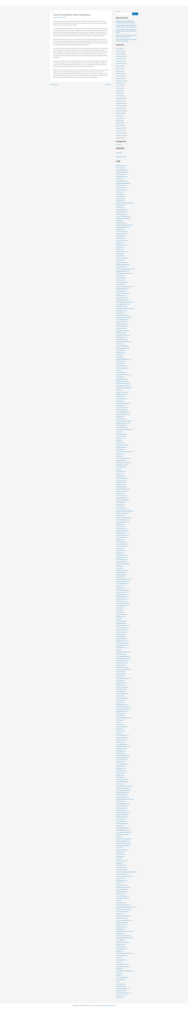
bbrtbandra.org (120, 238)
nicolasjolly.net (120, 553)
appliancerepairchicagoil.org (123, 218)
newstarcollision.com (121, 399)
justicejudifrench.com (121, 592)
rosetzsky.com (120, 566)
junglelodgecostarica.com (122, 625)
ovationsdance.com (121, 436)
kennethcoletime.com (121, 599)
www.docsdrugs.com (121, 821)
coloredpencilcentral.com (122, 330)
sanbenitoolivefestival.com (123, 489)
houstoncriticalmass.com (122, 509)
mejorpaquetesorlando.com (123, 385)
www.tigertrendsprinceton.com (124, 786)
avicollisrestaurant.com (122, 693)
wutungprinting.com (121, 638)
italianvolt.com (120, 357)
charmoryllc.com (120, 504)
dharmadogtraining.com (122, 977)
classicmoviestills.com (122, 491)
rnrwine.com (119, 962)
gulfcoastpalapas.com (121, 744)
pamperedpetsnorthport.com (123, 374)
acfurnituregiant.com (121, 187)
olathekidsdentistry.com (122, 381)
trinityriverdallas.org (121, 447)
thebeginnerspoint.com (122, 498)
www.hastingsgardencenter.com (124, 876)
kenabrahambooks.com (122, 544)
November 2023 (120, 105)
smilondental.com (120, 396)
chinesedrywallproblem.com (123, 658)
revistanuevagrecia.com (122, 570)
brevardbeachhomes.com (122, 315)
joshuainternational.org (122, 779)
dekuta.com (119, 858)
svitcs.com (119, 722)
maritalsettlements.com (122, 641)
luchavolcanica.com (121, 674)
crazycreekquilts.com (121, 537)
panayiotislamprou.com (122, 262)
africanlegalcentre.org (121, 557)
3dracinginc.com (120, 506)
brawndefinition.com (121, 533)
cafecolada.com (120, 493)
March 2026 (119, 49)
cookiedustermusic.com (122, 667)
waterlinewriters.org (121, 748)
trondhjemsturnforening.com (123, 909)
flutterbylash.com (120, 944)
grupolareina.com (120, 284)
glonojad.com (119, 568)
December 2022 (120, 133)
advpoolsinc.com (120, 702)
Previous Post (54, 84)
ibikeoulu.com (119, 586)
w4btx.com (119, 390)
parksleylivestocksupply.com (123, 462)
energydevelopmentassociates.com (125, 308)
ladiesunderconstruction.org (123, 293)
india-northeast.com (121, 321)
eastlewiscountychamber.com (123, 517)
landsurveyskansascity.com (123, 812)
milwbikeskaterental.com (122, 643)
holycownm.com (120, 676)
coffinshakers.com (121, 588)
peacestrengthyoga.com (122, 797)
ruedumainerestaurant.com (123, 564)
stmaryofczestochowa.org (122, 590)
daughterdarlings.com (121, 176)
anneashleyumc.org (121, 810)
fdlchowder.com (120, 825)
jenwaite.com (119, 951)
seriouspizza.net (120, 724)
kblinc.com (119, 370)
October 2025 (119, 61)
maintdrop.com (120, 247)
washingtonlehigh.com (122, 850)
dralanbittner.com (120, 363)
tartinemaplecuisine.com (122, 605)
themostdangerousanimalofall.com (125, 511)
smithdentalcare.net (121, 990)
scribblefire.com (120, 454)
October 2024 (119, 78)
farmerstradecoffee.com (122, 757)
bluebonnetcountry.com (122, 240)
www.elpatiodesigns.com (122, 896)
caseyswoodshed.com (122, 711)
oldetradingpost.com (121, 291)
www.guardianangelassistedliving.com (126, 907)
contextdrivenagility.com (122, 583)
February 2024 (120, 98)
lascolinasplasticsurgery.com (123, 832)
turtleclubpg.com (120, 680)
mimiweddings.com (121, 986)
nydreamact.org (120, 229)
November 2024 (120, 76)
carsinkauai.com (120, 933)
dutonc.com (119, 619)
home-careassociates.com (123, 458)
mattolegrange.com (121, 623)
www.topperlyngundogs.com (123, 790)
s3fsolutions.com (120, 313)
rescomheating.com (121, 984)
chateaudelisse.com (121, 266)
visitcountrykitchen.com (122, 630)
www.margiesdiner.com (122, 823)
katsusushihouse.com (121, 559)
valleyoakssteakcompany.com (123, 709)
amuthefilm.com (120, 548)
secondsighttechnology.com (123, 403)
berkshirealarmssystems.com (123, 359)
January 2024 (119, 101)
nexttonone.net (120, 775)
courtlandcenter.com (121, 689)
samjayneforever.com (121, 924)
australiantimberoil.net (122, 297)
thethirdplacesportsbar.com (123, 887)
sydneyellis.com (120, 416)
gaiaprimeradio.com (121, 614)
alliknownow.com (120, 515)
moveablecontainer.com (122, 282)
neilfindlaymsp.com (121, 691)
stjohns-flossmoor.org (122, 663)
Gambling (56, 17)
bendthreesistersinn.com (122, 660)
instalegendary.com (121, 222)
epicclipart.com (120, 242)
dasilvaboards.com (121, 524)
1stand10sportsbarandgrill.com (124, 388)
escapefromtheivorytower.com (124, 317)
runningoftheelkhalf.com (122, 792)
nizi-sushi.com (120, 610)
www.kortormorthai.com (122, 806)
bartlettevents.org (120, 280)
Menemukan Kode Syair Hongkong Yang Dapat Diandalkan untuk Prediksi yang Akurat (126, 31)
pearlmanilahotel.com (121, 244)
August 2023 (119, 113)
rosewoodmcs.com (121, 865)
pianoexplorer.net (120, 878)
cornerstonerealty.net (121, 869)
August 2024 (119, 83)
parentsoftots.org (120, 753)
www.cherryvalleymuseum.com (124, 286)
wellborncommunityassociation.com (125, 269)
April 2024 (118, 93)
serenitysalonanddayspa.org (123, 183)
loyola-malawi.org (120, 471)
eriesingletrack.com (121, 372)
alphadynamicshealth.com (122, 942)
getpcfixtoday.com (121, 236)
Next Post (108, 84)
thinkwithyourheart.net (122, 339)
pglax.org (118, 649)
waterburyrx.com (120, 700)
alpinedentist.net (120, 255)
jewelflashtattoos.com (121, 233)
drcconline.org (120, 696)
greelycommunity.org (121, 561)
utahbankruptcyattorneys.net (123, 341)
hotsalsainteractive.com (122, 181)
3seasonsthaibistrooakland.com (124, 451)
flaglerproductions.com (122, 531)
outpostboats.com (120, 476)
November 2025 (120, 58)
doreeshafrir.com (120, 577)
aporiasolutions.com (121, 740)
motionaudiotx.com (121, 979)
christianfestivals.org (121, 627)
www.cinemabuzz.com (122, 861)
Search (118, 11)
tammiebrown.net (120, 616)
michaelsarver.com (121, 405)
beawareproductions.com (122, 581)
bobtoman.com (120, 249)
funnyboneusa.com (121, 665)
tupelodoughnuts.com (121, 379)
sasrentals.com (120, 401)
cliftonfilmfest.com (121, 332)
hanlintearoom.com (121, 946)
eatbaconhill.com (120, 200)
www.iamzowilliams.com (122, 874)
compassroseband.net (122, 726)
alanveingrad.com (120, 634)
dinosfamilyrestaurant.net (122, 299)
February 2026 (120, 51)
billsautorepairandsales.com (123, 916)
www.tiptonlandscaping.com (123, 843)
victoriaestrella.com (121, 685)
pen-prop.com (119, 784)
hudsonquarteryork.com (122, 898)
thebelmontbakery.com (122, 211)
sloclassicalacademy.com (122, 522)
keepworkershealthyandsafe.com (124, 225)
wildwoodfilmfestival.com (122, 271)
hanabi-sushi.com (120, 854)
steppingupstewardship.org (123, 845)
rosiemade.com (120, 377)
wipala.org (118, 469)
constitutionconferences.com (123, 718)
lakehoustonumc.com (121, 770)
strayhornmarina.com (121, 528)
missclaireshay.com (121, 165)
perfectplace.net (120, 449)
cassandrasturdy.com (121, 487)
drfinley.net (119, 957)
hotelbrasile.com (120, 275)
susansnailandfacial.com (122, 781)
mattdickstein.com (121, 766)
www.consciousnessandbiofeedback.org (126, 872)
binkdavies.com (120, 539)
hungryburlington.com (122, 601)
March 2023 (119, 125)
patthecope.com (120, 720)
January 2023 (119, 130)
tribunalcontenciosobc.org (123, 520)
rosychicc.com (120, 473)
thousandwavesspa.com (122, 687)
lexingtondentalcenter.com (123, 414)
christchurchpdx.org (121, 542)
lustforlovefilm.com (121, 550)
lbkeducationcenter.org (122, 445)
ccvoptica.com (119, 847)
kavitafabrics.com (120, 671)
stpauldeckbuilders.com (122, 814)
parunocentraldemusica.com (123, 905)
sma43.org (119, 836)
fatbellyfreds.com (120, 894)
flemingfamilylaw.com (121, 960)
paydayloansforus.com (122, 209)
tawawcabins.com (120, 350)
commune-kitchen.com (122, 546)
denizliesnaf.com (120, 715)
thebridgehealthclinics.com (123, 746)
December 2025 (120, 56)
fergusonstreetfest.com (122, 922)
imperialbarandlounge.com (123, 335)
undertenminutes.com (122, 189)
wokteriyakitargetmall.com (123, 412)
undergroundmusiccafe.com (123, 993)
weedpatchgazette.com (122, 368)
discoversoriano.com (121, 495)
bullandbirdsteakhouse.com (123, 830)
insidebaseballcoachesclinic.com (124, 931)
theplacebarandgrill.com (122, 698)
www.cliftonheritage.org (122, 834)
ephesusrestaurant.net (122, 889)
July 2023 (118, 115)
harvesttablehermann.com (123, 304)
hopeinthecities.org (121, 480)
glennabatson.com (121, 526)
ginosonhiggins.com (121, 636)
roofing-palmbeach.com (122, 324)
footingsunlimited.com (122, 817)
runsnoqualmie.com (121, 819)
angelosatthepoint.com (122, 704)
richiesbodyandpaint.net (122, 172)
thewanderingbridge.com (122, 594)
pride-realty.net (120, 940)
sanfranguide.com (120, 502)
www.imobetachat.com (122, 764)
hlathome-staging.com (122, 410)
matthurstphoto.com (121, 927)
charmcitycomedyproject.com (123, 579)
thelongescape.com (121, 621)
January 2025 (119, 71)
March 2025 (119, 68)
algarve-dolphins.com (121, 632)
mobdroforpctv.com (121, 484)
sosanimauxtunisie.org (122, 251)
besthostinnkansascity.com (123, 988)
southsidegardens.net (121, 880)
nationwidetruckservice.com (123, 678)
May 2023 (118, 120)
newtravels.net (120, 207)
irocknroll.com (119, 343)
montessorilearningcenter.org (124, 920)
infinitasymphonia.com (122, 555)
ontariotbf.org (119, 220)
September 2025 (120, 63)
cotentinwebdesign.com (122, 288)
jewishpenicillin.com (121, 425)
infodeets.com (119, 178)
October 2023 (119, 108)
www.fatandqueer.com (122, 808)
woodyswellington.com (122, 891)
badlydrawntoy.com (121, 768)
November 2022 (120, 135)
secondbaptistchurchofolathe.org (124, 971)
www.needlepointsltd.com (123, 828)
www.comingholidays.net (122, 500)
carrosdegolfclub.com (121, 306)
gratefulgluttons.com (121, 482)
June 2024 (119, 88)
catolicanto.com (120, 443)
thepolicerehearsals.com (122, 513)
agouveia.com (119, 968)
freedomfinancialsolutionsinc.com (125, 799)
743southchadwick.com (122, 319)
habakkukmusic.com (121, 773)
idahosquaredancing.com (122, 348)
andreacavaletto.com (121, 460)
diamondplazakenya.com (122, 911)
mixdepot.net (119, 863)
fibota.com (118, 900)
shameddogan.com (121, 751)
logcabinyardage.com (121, 759)
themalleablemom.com (122, 597)
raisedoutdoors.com (121, 337)
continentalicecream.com (122, 535)
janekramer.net (120, 608)
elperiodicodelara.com (122, 170)
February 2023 (120, 128)
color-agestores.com (121, 467)
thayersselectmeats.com (122, 737)
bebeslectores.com (121, 295)
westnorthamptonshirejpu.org (124, 273)
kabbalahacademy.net (121, 394)
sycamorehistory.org (121, 867)
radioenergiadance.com (122, 258)
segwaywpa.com (120, 742)
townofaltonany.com (121, 647)
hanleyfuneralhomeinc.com (123, 383)
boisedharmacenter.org (122, 465)
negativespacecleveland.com (123, 652)
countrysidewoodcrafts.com (123, 216)
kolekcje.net (119, 440)
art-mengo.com (120, 612)
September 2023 (120, 110)
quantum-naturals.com (122, 918)
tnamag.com (119, 733)
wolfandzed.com (120, 856)
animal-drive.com (120, 731)
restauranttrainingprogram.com (124, 421)
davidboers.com (120, 762)
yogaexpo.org (119, 456)
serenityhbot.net (120, 777)
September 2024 (120, 81)
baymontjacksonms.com (122, 645)
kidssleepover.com (121, 205)
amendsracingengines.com (123, 803)
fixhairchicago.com (121, 713)
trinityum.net (119, 883)
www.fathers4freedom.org (123, 788)
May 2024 (118, 91)
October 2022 (119, 138)
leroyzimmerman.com (121, 955)
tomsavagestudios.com (122, 427)
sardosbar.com (120, 354)
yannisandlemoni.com (121, 365)
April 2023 (118, 123)
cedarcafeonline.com (121, 185)
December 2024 (120, 73)
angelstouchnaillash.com (122, 392)
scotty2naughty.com (121, 575)
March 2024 (119, 96)
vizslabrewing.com (121, 361)
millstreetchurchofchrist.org (123, 935)
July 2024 (118, 86)
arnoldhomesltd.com (121, 328)
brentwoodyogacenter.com (123, 841)
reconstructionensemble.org (123, 669)
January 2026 (119, 53)
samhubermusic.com (121, 995)
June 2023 (119, 118)
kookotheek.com (120, 260)
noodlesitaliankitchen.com (123, 227)
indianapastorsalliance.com (123, 707)
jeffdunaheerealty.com (122, 795)
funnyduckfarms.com (121, 949)
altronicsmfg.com (120, 198)
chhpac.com (119, 975)
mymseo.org (119, 973)
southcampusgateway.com (123, 264)
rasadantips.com (120, 194)
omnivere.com (119, 192)
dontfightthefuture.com (122, 326)
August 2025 (119, 66)
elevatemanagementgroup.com (124, 953)
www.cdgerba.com (121, 902)
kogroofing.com (120, 253)
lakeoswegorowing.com (122, 964)
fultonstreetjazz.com (121, 277)
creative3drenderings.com (123, 755)
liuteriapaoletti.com (121, 654)
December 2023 (120, 103)
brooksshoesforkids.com (122, 735)
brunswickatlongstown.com (123, 603)
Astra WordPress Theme (109, 1005)
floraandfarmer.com (121, 310)
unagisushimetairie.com (122, 231)
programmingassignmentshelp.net (125, 203)
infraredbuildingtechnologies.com (125, 302)
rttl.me (117, 982)
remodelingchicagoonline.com (124, 839)
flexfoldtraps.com (120, 801)
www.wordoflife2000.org (122, 346)
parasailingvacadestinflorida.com (124, 938)
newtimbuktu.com (120, 196)
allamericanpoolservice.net (123, 423)
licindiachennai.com (121, 174)
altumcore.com (120, 729)
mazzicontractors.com (121, 885)
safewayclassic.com (121, 214)
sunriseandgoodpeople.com (123, 656)
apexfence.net (119, 997)
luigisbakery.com (120, 852)
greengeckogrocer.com (122, 407)
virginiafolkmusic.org (121, 434)
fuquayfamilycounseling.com (123, 966)
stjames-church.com (121, 572)
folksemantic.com (120, 352)
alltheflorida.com (120, 929)
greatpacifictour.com (121, 682)
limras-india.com (120, 167)
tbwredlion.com (120, 913)
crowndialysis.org (120, 418)
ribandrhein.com (120, 438)
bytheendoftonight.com (122, 478)
